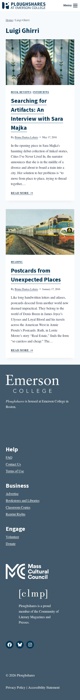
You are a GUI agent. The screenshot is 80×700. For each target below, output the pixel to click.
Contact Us (13, 464)
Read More (22, 193)
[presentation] (40, 62)
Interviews (41, 92)
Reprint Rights (15, 514)
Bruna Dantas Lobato (26, 137)
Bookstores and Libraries (22, 500)
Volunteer (12, 536)
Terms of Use (15, 471)
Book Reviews (21, 92)
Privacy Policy (15, 687)
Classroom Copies (18, 507)
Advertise (12, 493)
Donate (11, 543)
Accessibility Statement (44, 687)
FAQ (9, 457)
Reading (17, 262)
